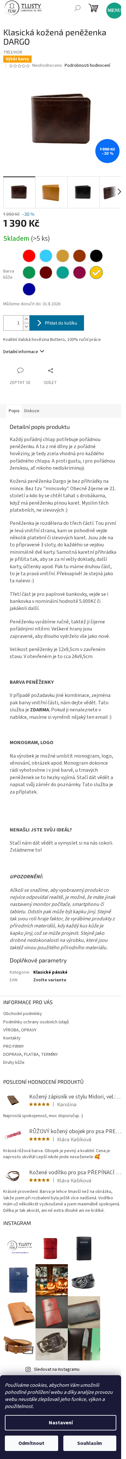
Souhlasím (89, 1443)
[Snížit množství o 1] (26, 326)
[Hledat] (77, 8)
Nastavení (61, 1422)
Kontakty (12, 1038)
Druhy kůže (14, 1062)
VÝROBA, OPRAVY (20, 1030)
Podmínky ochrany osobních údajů (36, 1022)
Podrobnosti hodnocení (87, 66)
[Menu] (111, 7)
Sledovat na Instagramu (56, 1369)
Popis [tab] (14, 411)
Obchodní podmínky (22, 1014)
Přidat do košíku (61, 323)
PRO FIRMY (13, 1046)
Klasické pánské (50, 972)
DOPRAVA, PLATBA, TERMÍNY (30, 1054)
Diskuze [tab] (31, 411)
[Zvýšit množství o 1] (26, 319)
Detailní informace (20, 352)
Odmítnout (31, 1443)
